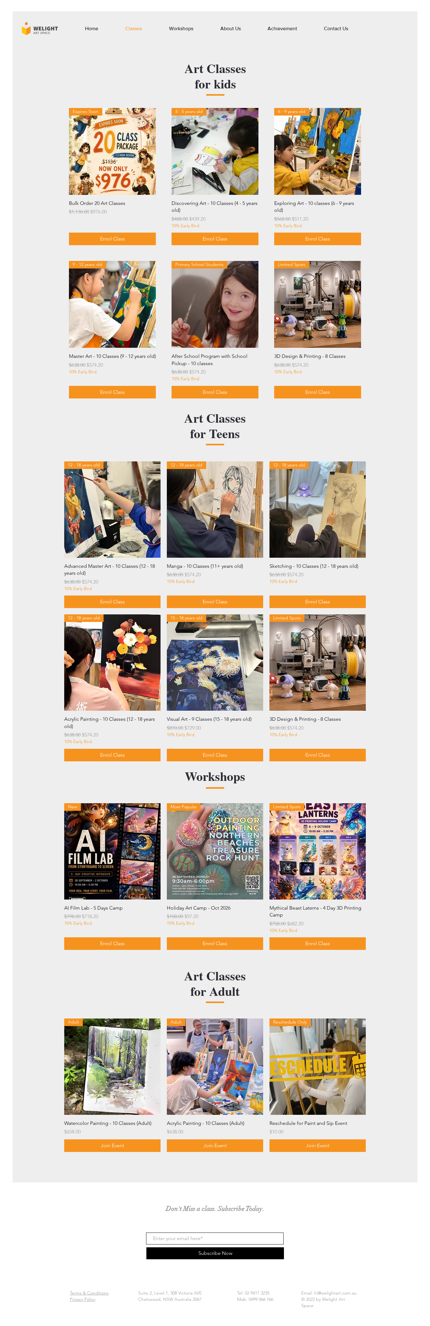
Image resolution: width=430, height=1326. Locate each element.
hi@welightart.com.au (335, 1293)
